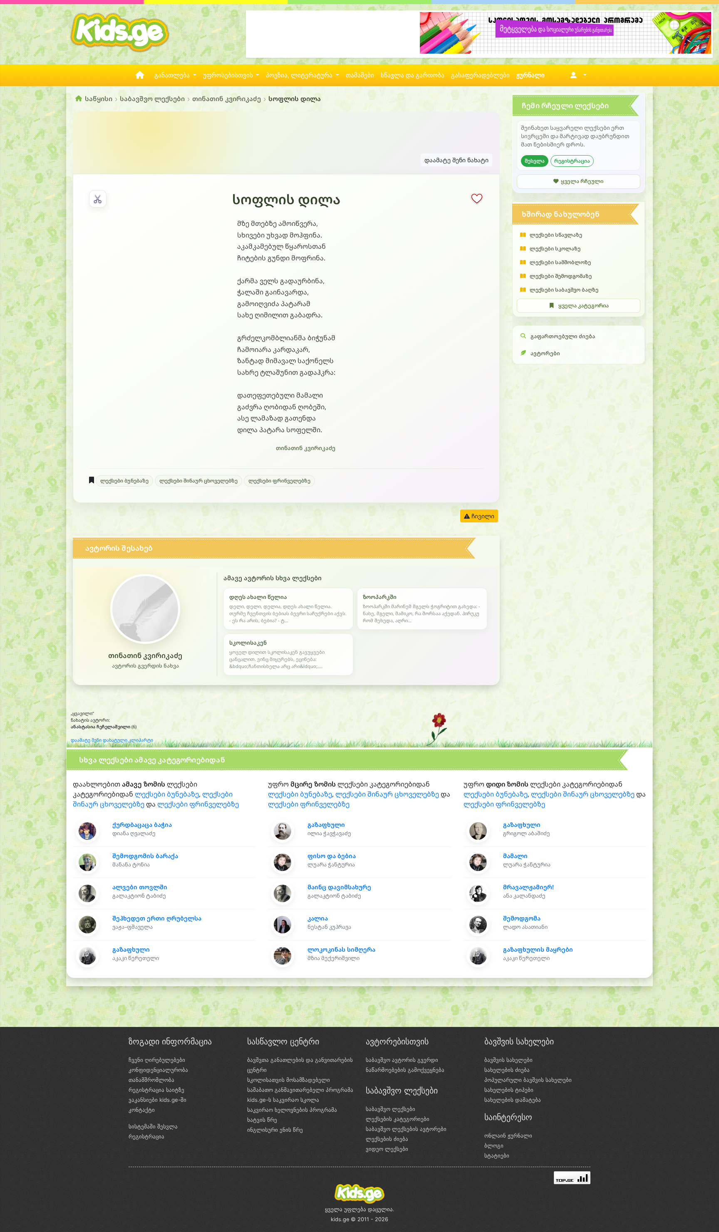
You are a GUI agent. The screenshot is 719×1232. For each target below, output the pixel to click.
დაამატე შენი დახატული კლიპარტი (112, 740)
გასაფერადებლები (480, 75)
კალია (317, 918)
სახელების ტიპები (508, 1089)
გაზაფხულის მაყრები (538, 949)
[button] (577, 75)
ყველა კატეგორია (583, 305)
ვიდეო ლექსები (387, 1148)
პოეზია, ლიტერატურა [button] (300, 75)
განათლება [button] (172, 75)
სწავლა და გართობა (412, 75)
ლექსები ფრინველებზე (279, 480)
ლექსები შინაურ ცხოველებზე (198, 480)
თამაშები (360, 75)
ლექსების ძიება (387, 1139)
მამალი (515, 856)
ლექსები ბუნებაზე (124, 480)
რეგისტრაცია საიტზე (156, 1089)
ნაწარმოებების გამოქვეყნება (405, 1069)
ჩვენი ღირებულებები (157, 1059)
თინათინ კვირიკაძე (226, 98)
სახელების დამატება (512, 1099)
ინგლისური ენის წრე (275, 1129)
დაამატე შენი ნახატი (456, 160)
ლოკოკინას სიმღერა (341, 949)
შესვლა (535, 160)
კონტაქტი (142, 1109)
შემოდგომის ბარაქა (145, 856)
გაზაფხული (131, 949)
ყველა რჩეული (582, 181)
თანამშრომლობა (151, 1079)
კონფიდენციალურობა (158, 1069)
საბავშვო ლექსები (152, 98)
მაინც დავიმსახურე (339, 887)
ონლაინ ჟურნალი (508, 1135)
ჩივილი (482, 516)
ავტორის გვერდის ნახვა (145, 665)
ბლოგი (493, 1145)
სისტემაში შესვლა (153, 1126)
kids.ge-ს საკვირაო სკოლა (283, 1099)
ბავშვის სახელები (508, 1059)
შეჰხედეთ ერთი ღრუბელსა (156, 918)
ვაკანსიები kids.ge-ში (157, 1099)
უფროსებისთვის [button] (229, 75)
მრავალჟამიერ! (528, 887)
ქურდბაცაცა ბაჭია (142, 825)
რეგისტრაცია (572, 160)
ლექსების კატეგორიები (397, 1119)
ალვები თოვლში (139, 887)
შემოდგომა (521, 918)
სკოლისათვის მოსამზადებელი (288, 1079)
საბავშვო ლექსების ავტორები (406, 1129)
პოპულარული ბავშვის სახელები (528, 1079)
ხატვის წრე (262, 1119)
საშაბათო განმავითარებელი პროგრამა (300, 1089)
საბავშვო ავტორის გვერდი (402, 1059)
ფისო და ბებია (331, 856)
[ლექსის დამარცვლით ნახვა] (98, 199)
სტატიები (496, 1155)
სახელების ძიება (507, 1069)
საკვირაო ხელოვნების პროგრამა (292, 1109)
